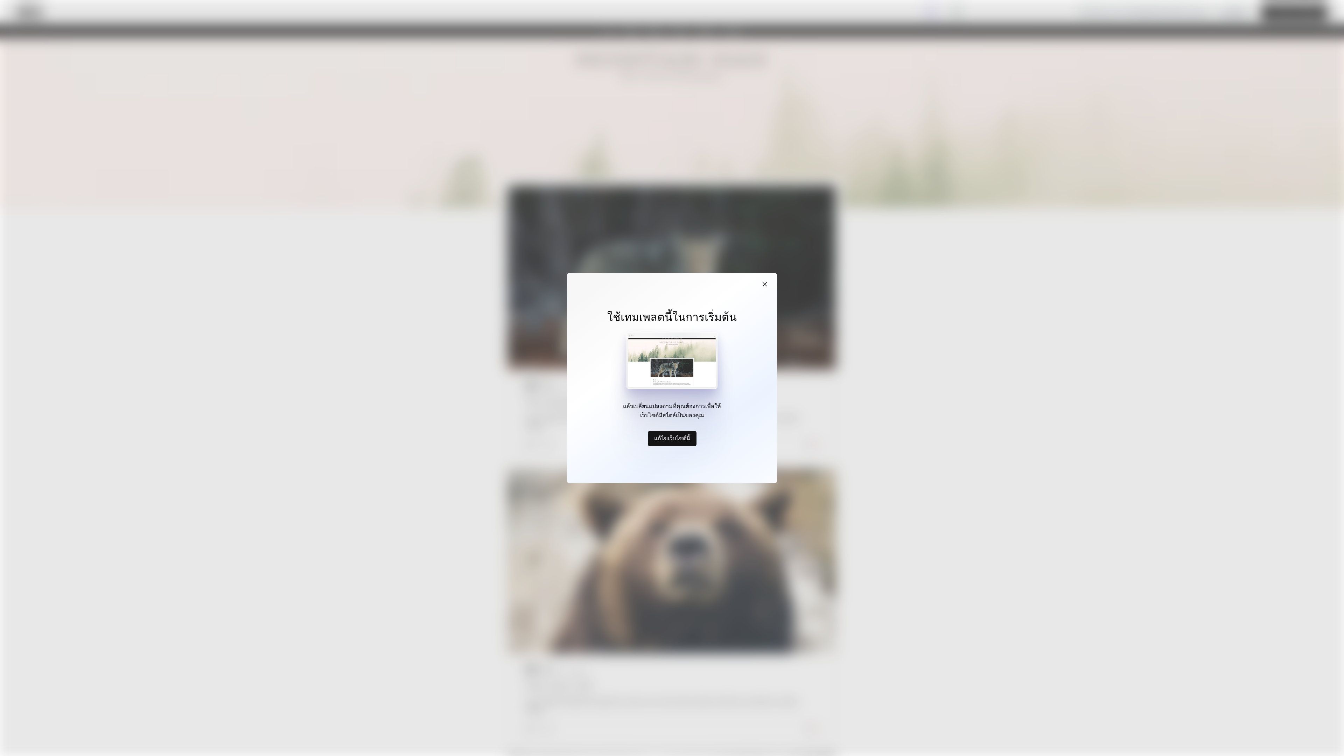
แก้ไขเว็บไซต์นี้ (672, 438)
